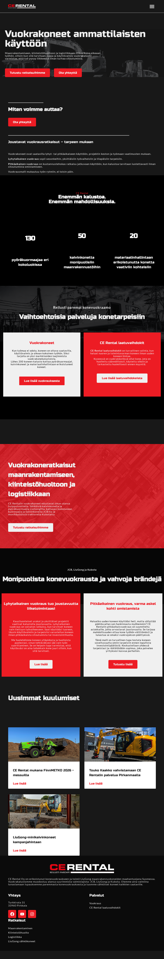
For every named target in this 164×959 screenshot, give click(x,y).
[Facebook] (12, 914)
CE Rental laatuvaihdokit (105, 907)
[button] (152, 6)
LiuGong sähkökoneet (21, 941)
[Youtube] (22, 914)
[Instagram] (32, 914)
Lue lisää (19, 783)
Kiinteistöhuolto (18, 932)
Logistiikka (15, 936)
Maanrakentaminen (20, 928)
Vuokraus (95, 903)
